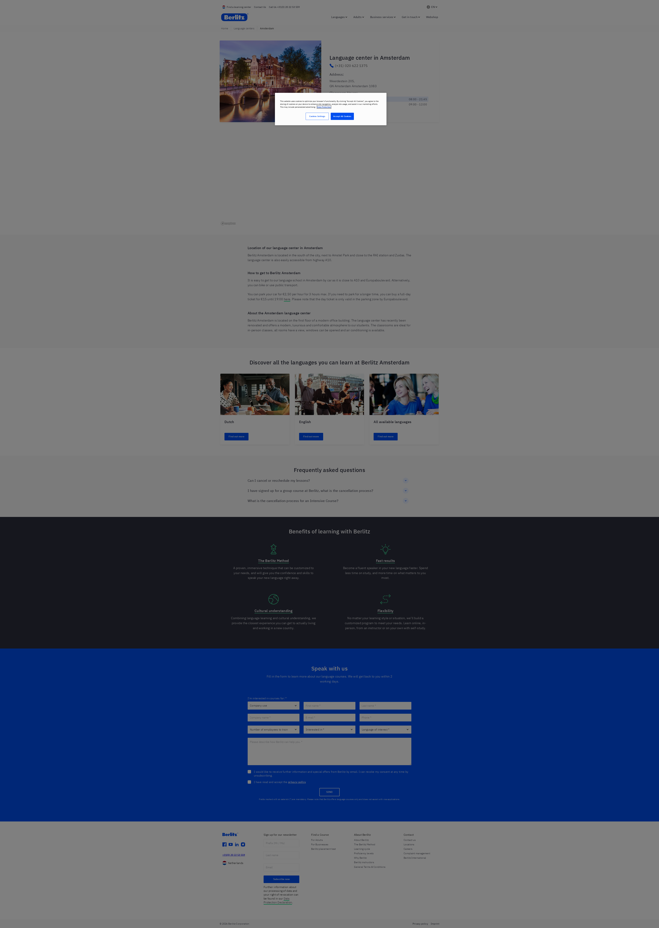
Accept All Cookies (342, 116)
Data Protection (324, 107)
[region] (330, 109)
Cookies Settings (317, 116)
